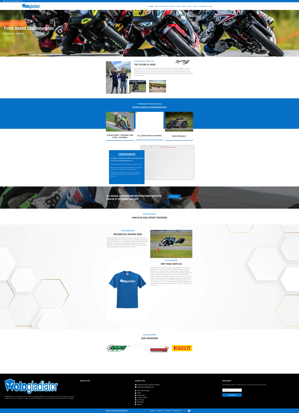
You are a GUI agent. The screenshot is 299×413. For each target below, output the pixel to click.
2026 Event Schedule (161, 6)
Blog (210, 6)
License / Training (174, 6)
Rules (189, 6)
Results (184, 6)
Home (151, 6)
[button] (2, 33)
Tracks (195, 6)
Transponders (203, 6)
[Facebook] (189, 411)
